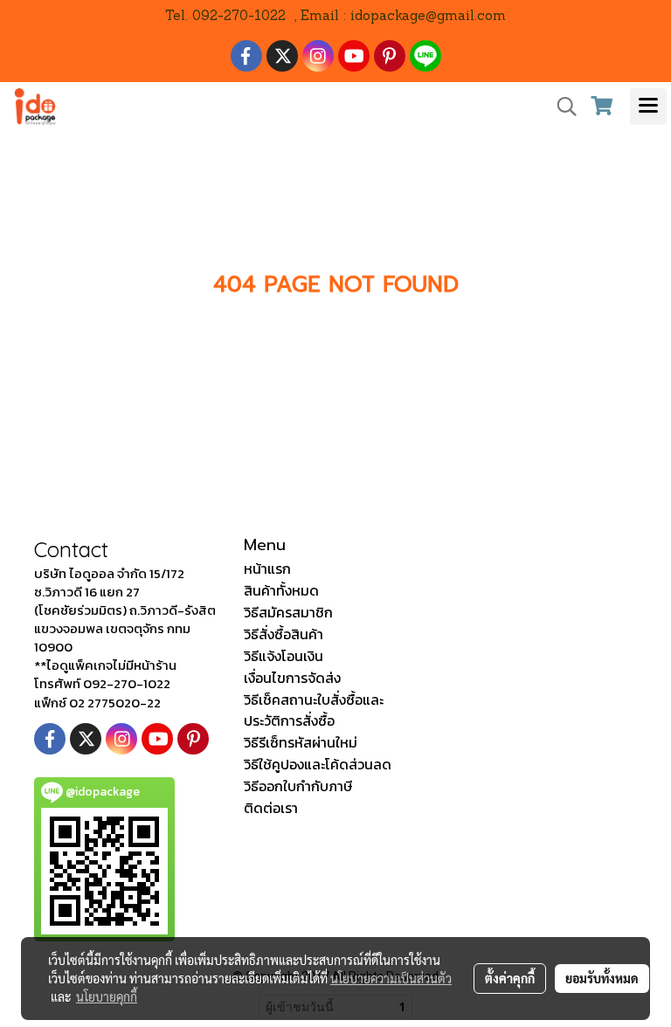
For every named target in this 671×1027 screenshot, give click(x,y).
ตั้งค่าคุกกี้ (510, 978)
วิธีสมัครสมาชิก (288, 612)
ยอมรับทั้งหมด (602, 978)
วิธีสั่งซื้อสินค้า (283, 634)
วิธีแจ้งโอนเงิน (283, 655)
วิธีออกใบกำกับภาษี (298, 785)
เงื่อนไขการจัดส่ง (292, 677)
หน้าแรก (267, 568)
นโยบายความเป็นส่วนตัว (391, 978)
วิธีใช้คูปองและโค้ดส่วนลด (317, 764)
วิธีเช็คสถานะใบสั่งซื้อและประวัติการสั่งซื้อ (314, 710)
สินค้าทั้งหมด (281, 590)
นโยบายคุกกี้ (106, 996)
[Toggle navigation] (648, 106)
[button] (560, 106)
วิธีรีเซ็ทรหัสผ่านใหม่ (300, 742)
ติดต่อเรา (271, 807)
